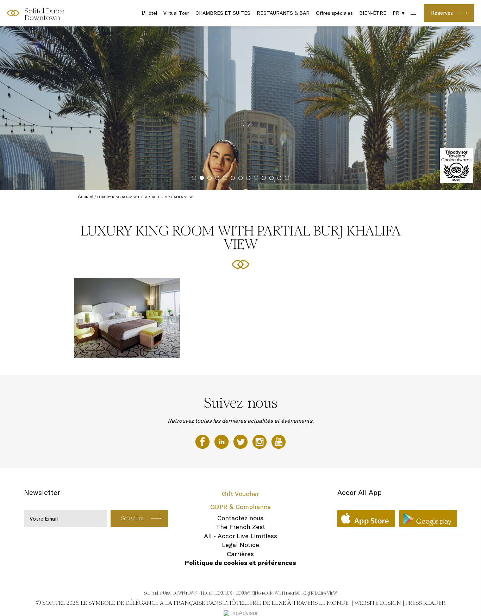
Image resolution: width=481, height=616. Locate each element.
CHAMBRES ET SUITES (222, 13)
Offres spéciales (334, 13)
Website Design (377, 602)
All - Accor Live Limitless (240, 536)
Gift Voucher (240, 494)
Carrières (240, 554)
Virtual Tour (176, 13)
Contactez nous (240, 518)
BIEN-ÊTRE (372, 13)
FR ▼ (399, 13)
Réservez (442, 13)
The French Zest (240, 527)
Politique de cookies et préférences (240, 563)
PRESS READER (425, 602)
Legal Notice (240, 545)
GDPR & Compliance (240, 507)
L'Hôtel (149, 13)
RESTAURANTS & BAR (283, 13)
